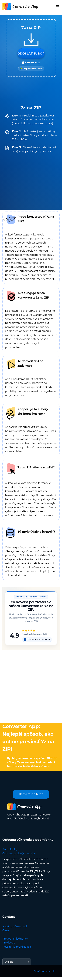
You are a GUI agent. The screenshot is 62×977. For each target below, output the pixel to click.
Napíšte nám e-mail (14, 926)
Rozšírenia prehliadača (16, 946)
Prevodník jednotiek (15, 938)
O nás (6, 930)
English (8, 961)
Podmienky (9, 849)
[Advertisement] (31, 685)
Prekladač (8, 942)
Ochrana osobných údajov (19, 853)
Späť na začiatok (44, 971)
